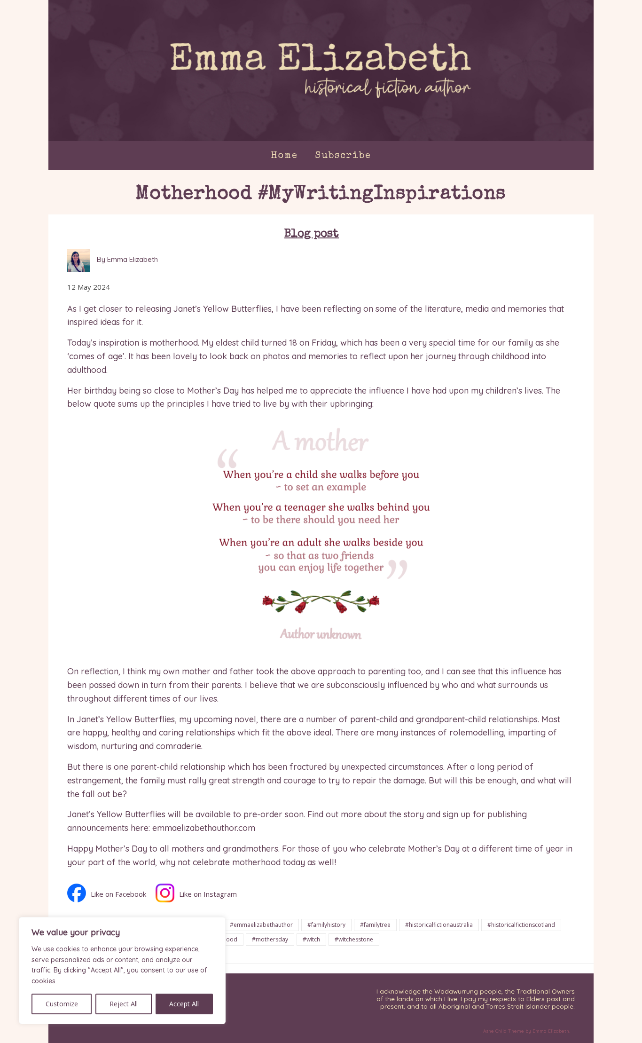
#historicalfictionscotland (521, 925)
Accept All (184, 1003)
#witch (311, 939)
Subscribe (343, 156)
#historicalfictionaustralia (439, 925)
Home (284, 156)
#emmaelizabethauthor (261, 925)
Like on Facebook (118, 894)
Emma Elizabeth (550, 1031)
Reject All (124, 1003)
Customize (62, 1003)
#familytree (375, 925)
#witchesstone (354, 939)
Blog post (311, 234)
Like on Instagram (208, 894)
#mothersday (270, 939)
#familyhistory (326, 925)
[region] (122, 970)
